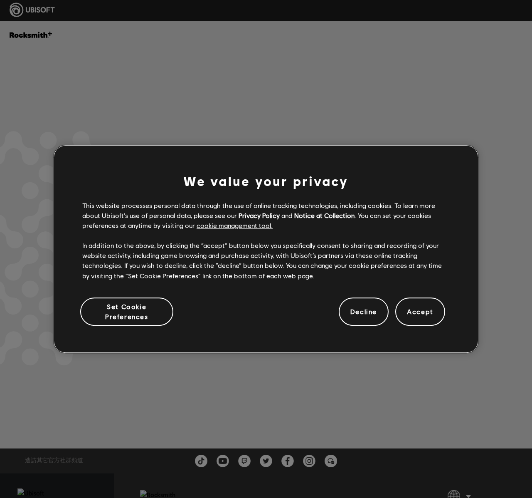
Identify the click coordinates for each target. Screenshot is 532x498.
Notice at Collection (324, 215)
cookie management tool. (235, 225)
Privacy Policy (259, 215)
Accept (420, 311)
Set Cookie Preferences (126, 311)
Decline (363, 311)
